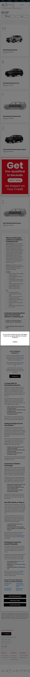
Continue (15, 341)
